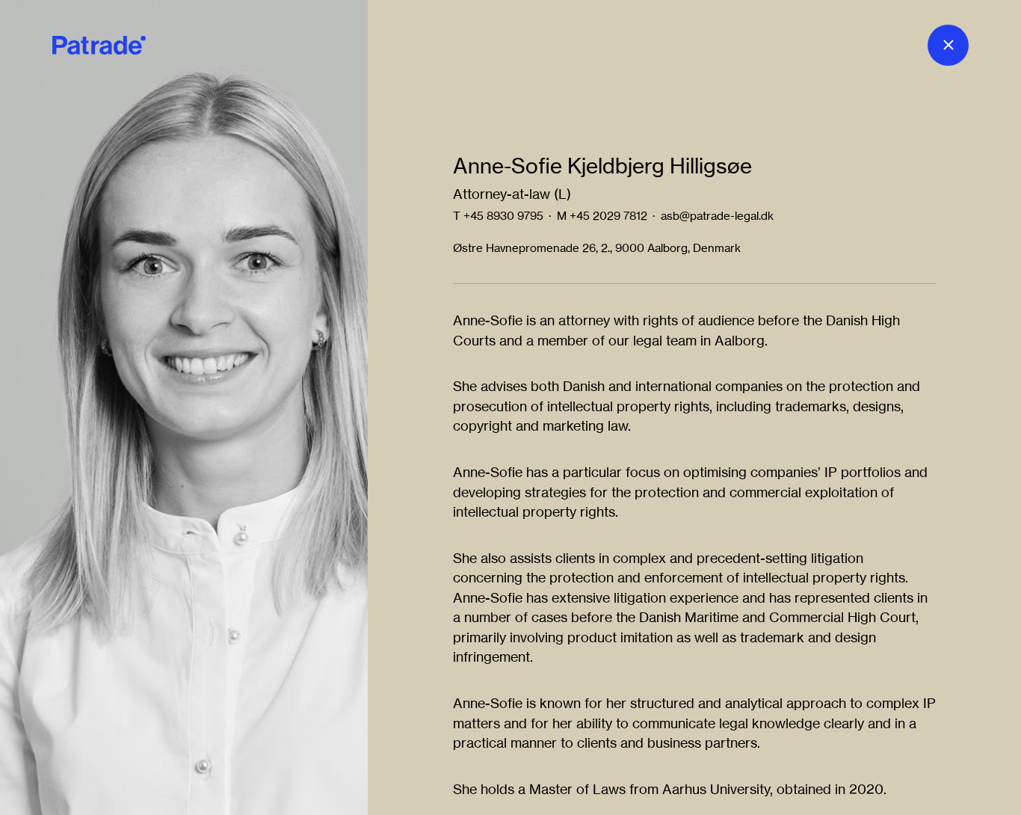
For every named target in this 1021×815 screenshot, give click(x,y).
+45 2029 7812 (608, 216)
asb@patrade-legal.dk (717, 216)
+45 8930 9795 (503, 216)
